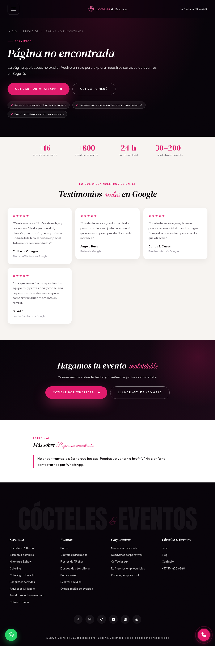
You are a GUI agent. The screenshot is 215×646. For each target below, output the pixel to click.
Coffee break (119, 561)
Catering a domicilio (22, 575)
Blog (165, 554)
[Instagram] (89, 619)
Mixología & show (20, 561)
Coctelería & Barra (22, 548)
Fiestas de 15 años (72, 561)
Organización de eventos (76, 588)
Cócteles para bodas (73, 554)
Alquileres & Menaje (22, 588)
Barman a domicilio (22, 554)
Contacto (168, 561)
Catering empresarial (125, 575)
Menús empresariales (125, 548)
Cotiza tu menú (94, 88)
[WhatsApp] (136, 619)
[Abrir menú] (13, 9)
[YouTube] (113, 619)
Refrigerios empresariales (128, 568)
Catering (15, 568)
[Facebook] (78, 619)
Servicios (31, 31)
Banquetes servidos (22, 582)
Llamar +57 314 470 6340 (140, 392)
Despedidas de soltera (75, 568)
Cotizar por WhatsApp (35, 88)
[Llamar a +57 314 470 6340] (204, 635)
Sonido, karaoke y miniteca (27, 595)
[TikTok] (101, 619)
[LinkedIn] (125, 619)
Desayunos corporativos (127, 554)
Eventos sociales (70, 582)
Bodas (64, 548)
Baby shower (68, 575)
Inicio (12, 31)
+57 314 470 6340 (193, 9)
